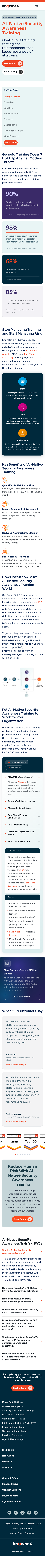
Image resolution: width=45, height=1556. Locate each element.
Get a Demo (10, 63)
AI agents (22, 782)
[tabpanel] (31, 1142)
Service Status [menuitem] (10, 1484)
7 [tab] (29, 1154)
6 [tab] (27, 1154)
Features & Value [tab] (17, 762)
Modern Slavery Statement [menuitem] (22, 1533)
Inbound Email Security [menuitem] (15, 1427)
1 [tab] (15, 1154)
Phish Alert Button (14, 933)
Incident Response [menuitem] (12, 1435)
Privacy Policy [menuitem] (19, 1524)
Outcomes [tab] (14, 768)
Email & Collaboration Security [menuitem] (19, 1423)
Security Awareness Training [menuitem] (18, 1410)
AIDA (39, 602)
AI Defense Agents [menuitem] (12, 1406)
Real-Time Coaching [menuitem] (13, 1414)
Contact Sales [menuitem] (10, 1478)
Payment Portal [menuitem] (10, 1495)
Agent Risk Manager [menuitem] (13, 1439)
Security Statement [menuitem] (22, 1528)
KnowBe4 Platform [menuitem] (12, 1402)
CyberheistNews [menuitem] (11, 1501)
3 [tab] (20, 1154)
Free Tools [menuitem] (8, 1450)
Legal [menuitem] (7, 1524)
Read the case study (15, 1065)
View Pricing (10, 71)
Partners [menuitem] (7, 1461)
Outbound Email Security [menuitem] (16, 1431)
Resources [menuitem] (8, 1455)
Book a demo (19, 1388)
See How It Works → (22, 997)
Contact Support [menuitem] (11, 1490)
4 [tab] (22, 1154)
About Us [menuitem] (7, 1467)
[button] (22, 778)
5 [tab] (25, 1154)
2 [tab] (17, 1154)
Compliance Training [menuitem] (13, 1418)
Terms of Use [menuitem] (34, 1524)
